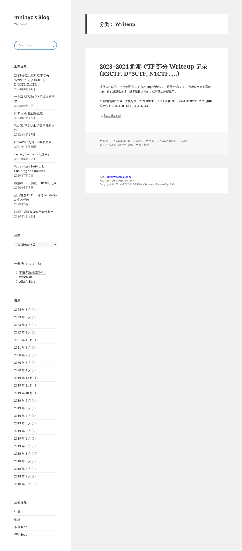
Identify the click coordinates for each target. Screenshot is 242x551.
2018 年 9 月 (22, 461)
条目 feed (20, 527)
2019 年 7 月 (22, 416)
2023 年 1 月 (22, 325)
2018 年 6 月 (22, 484)
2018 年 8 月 (22, 469)
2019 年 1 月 (22, 454)
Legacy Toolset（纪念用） (32, 154)
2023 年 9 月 (22, 317)
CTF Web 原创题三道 (28, 113)
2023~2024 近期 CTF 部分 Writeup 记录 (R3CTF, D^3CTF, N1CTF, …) (31, 80)
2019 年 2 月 (22, 446)
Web (112, 144)
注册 (17, 512)
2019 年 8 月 (22, 408)
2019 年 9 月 (22, 400)
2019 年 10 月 (23, 393)
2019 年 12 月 (23, 378)
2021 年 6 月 (22, 347)
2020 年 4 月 (22, 370)
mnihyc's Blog (32, 17)
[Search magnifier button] (52, 45)
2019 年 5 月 (22, 431)
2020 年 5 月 (22, 363)
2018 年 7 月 (22, 476)
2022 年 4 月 (22, 332)
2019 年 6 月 (22, 423)
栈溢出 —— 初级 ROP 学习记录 (35, 183)
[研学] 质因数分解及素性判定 (34, 212)
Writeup (128, 144)
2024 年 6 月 (22, 310)
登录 (17, 519)
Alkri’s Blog (27, 281)
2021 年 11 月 (23, 340)
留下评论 (144, 144)
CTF (105, 144)
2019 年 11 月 (23, 385)
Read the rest (112, 115)
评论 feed (20, 534)
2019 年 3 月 (22, 438)
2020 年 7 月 (22, 355)
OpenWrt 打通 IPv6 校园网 (33, 142)
